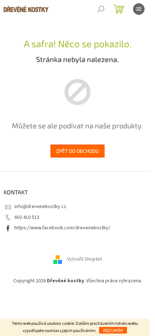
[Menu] (139, 9)
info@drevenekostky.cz (40, 206)
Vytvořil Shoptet (84, 259)
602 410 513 (26, 217)
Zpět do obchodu (77, 151)
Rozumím (113, 330)
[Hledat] (101, 9)
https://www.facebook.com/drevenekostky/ (62, 227)
